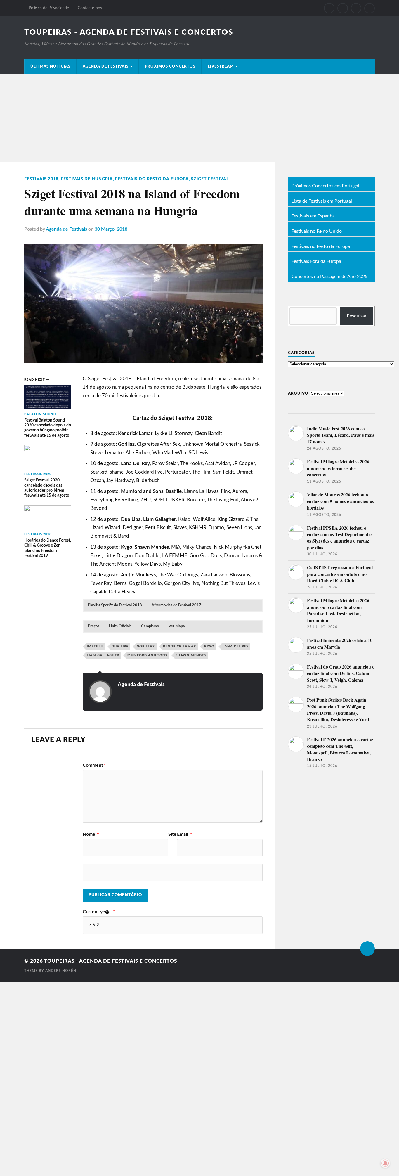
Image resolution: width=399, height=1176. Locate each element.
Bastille (95, 646)
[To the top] (367, 948)
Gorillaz (146, 646)
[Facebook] (329, 8)
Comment (94, 765)
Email (184, 834)
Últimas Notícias (50, 66)
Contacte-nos (90, 8)
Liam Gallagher (103, 655)
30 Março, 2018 (111, 229)
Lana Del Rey (236, 646)
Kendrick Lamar (179, 646)
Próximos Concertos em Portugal (325, 186)
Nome (91, 834)
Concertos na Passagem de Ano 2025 (329, 276)
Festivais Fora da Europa (316, 261)
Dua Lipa (120, 646)
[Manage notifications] (385, 1163)
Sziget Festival (210, 179)
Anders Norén (60, 971)
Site (172, 834)
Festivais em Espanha (313, 216)
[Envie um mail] (356, 8)
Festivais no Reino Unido (317, 231)
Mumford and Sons (147, 655)
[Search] (369, 8)
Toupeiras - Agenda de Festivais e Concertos (128, 32)
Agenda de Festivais (106, 66)
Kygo (209, 646)
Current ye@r (99, 911)
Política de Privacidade (49, 8)
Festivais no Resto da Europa (321, 246)
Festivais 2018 (41, 179)
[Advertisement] (199, 118)
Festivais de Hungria (87, 179)
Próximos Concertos (170, 66)
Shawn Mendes (191, 655)
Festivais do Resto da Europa (152, 179)
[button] (115, 605)
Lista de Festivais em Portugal (322, 201)
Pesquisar (357, 316)
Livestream (221, 66)
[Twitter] (342, 8)
